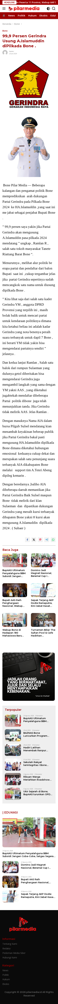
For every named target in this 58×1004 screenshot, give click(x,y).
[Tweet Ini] (33, 539)
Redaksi (11, 51)
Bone (5, 30)
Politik (5, 974)
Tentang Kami (9, 943)
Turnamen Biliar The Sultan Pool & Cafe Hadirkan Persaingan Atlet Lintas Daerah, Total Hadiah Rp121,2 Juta (43, 632)
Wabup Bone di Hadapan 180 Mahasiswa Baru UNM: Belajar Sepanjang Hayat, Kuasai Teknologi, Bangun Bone (13, 632)
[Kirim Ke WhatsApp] (53, 539)
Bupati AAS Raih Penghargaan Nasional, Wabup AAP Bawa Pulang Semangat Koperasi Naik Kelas (14, 603)
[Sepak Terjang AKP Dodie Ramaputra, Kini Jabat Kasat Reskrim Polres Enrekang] (43, 590)
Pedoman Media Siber (13, 952)
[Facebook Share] (27, 539)
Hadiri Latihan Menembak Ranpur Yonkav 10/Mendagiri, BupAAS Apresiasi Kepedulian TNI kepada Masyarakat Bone (37, 749)
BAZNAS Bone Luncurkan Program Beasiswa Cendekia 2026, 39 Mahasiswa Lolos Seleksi (35, 734)
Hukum (6, 979)
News (5, 970)
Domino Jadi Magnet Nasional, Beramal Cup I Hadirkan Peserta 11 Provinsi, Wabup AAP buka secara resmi (42, 573)
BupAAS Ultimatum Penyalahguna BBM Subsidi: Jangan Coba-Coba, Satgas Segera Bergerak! (14, 573)
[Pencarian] (54, 8)
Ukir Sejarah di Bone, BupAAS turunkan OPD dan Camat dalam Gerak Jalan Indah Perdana (37, 793)
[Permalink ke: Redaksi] (5, 52)
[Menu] (4, 8)
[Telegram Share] (46, 539)
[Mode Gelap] (48, 8)
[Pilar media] (23, 8)
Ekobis (5, 984)
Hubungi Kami (9, 957)
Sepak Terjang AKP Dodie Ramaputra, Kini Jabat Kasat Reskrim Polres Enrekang (42, 603)
